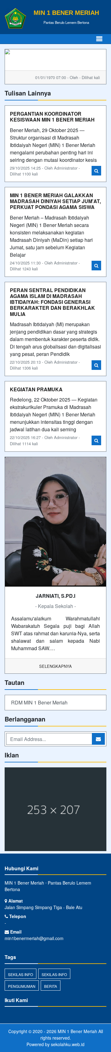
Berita (50, 986)
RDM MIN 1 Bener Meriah (39, 702)
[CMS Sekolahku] (55, 809)
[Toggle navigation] (99, 39)
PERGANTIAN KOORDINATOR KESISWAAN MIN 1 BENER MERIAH (52, 116)
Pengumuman (21, 986)
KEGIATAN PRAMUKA (36, 389)
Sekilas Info (20, 974)
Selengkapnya (55, 666)
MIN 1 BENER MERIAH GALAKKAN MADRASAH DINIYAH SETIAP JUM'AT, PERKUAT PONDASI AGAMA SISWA (55, 201)
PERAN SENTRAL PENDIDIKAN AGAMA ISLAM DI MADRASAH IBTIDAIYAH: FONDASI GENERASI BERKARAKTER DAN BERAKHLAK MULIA (52, 301)
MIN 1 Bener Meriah (76, 1031)
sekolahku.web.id (67, 1044)
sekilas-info (54, 974)
